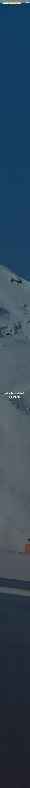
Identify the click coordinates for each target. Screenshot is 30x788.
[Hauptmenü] (27, 3)
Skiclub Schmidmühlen (11, 3)
